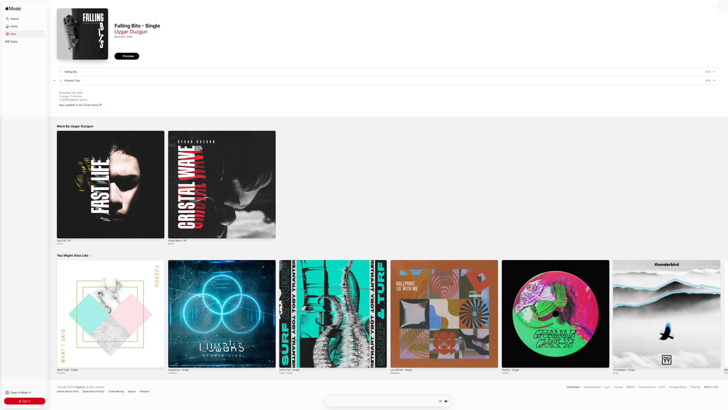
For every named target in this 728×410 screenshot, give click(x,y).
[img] (13, 8)
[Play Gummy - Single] (506, 363)
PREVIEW (706, 72)
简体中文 (631, 387)
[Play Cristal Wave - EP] (173, 234)
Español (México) (592, 387)
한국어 (662, 387)
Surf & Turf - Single (290, 261)
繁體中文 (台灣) (711, 387)
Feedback (144, 391)
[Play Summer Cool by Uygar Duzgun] (60, 80)
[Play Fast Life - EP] (61, 234)
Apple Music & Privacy (93, 391)
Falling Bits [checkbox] (70, 71)
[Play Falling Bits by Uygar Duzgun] (60, 72)
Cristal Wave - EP (178, 132)
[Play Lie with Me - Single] (395, 363)
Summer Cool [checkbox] (72, 80)
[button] (24, 19)
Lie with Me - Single (402, 261)
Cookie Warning (116, 391)
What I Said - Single (68, 261)
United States (573, 387)
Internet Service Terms (68, 391)
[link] (74, 255)
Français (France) (647, 387)
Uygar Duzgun (131, 32)
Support (132, 391)
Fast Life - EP (65, 132)
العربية (607, 387)
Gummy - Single (511, 261)
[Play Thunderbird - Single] (618, 363)
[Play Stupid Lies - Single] (173, 363)
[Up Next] (440, 401)
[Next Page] (724, 314)
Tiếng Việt (695, 387)
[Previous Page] (53, 314)
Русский (618, 387)
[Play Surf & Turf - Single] (284, 363)
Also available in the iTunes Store (78, 104)
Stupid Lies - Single (179, 261)
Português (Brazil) (677, 387)
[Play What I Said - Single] (61, 363)
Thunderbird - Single (625, 261)
